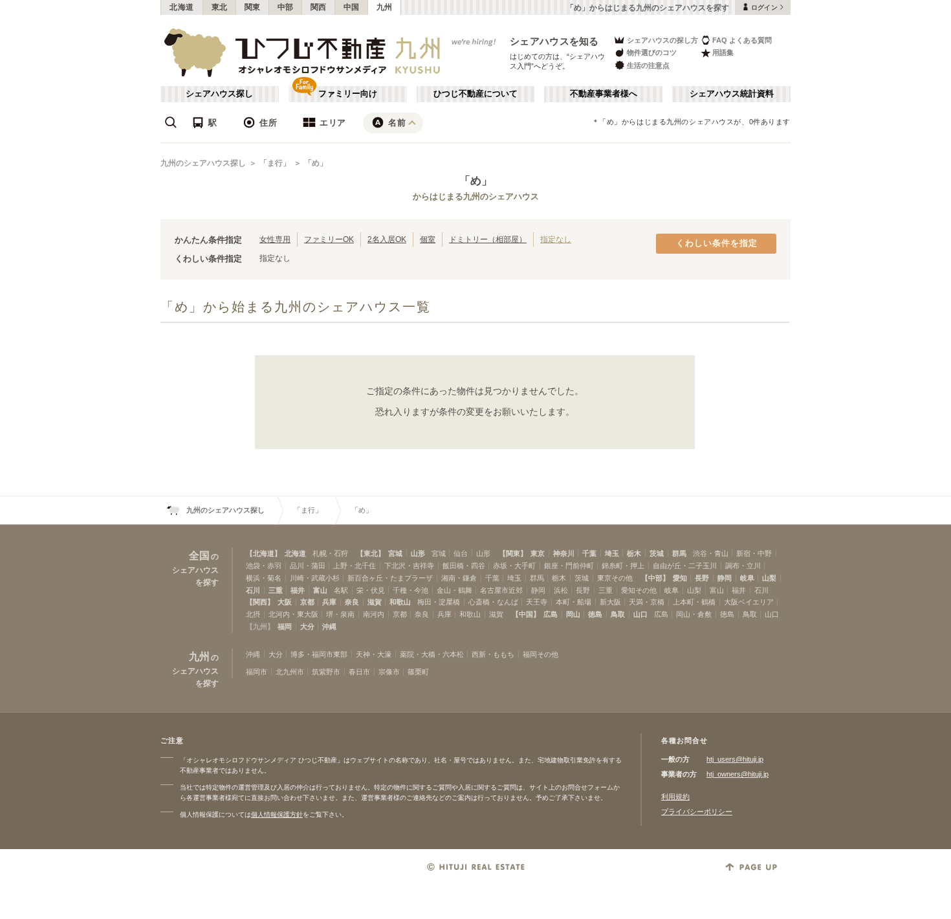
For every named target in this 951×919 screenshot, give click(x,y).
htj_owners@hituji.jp (737, 774)
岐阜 (747, 578)
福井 (297, 590)
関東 (253, 7)
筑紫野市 (326, 672)
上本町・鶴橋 (694, 602)
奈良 (352, 602)
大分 (307, 626)
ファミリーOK (329, 239)
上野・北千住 (354, 566)
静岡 (724, 578)
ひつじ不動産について (475, 93)
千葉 (589, 553)
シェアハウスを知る (554, 41)
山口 (640, 614)
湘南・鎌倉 (459, 578)
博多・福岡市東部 (318, 654)
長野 (702, 578)
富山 (320, 590)
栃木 (634, 553)
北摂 (253, 614)
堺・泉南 (340, 614)
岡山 (573, 614)
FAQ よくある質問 (742, 40)
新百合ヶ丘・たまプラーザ (390, 578)
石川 (253, 590)
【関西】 (260, 602)
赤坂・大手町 (514, 566)
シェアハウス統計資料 (732, 93)
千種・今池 (410, 590)
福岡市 (256, 672)
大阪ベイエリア (749, 602)
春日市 (359, 672)
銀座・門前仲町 (569, 566)
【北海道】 (263, 553)
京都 (307, 602)
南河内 (373, 614)
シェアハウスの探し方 (662, 40)
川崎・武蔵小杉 (315, 578)
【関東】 (513, 553)
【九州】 (260, 626)
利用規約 (675, 797)
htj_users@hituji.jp (734, 759)
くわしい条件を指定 (717, 243)
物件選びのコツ (652, 52)
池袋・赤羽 (263, 566)
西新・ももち (493, 654)
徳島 (595, 614)
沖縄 (329, 626)
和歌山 (400, 602)
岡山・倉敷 (694, 614)
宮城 (395, 553)
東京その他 (615, 578)
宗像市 (389, 672)
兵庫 (329, 602)
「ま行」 (274, 163)
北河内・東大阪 (293, 614)
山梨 (769, 578)
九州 (385, 7)
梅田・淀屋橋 (438, 602)
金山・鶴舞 (454, 590)
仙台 (461, 553)
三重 (275, 590)
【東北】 (370, 553)
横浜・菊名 (263, 578)
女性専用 (274, 239)
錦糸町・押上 (623, 566)
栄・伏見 (370, 590)
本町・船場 (573, 602)
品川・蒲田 (307, 566)
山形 (418, 553)
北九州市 (290, 672)
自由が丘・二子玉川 (685, 566)
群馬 (679, 553)
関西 (319, 7)
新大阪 (610, 602)
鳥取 (618, 614)
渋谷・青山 (710, 553)
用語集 (723, 52)
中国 (352, 7)
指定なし (555, 239)
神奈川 (563, 553)
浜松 (561, 590)
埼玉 (612, 553)
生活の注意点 (648, 65)
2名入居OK (386, 239)
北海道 (181, 7)
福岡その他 (540, 654)
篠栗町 (418, 672)
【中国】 (526, 614)
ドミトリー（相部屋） (488, 239)
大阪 (285, 602)
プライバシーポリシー (696, 811)
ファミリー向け (347, 93)
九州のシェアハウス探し (203, 163)
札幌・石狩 (330, 553)
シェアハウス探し (219, 93)
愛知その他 (639, 590)
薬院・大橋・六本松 (432, 654)
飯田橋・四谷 (464, 566)
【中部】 (655, 578)
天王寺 (536, 602)
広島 (550, 614)
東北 (220, 7)
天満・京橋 (646, 602)
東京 (537, 553)
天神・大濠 (373, 654)
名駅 (341, 590)
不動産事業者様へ (603, 93)
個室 (427, 239)
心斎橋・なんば (493, 602)
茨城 (657, 553)
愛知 (680, 578)
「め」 (315, 163)
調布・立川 (743, 566)
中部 (286, 7)
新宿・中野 (754, 553)
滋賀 (374, 602)
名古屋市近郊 (501, 590)
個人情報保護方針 (277, 814)
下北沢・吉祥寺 (409, 566)
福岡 (285, 626)
